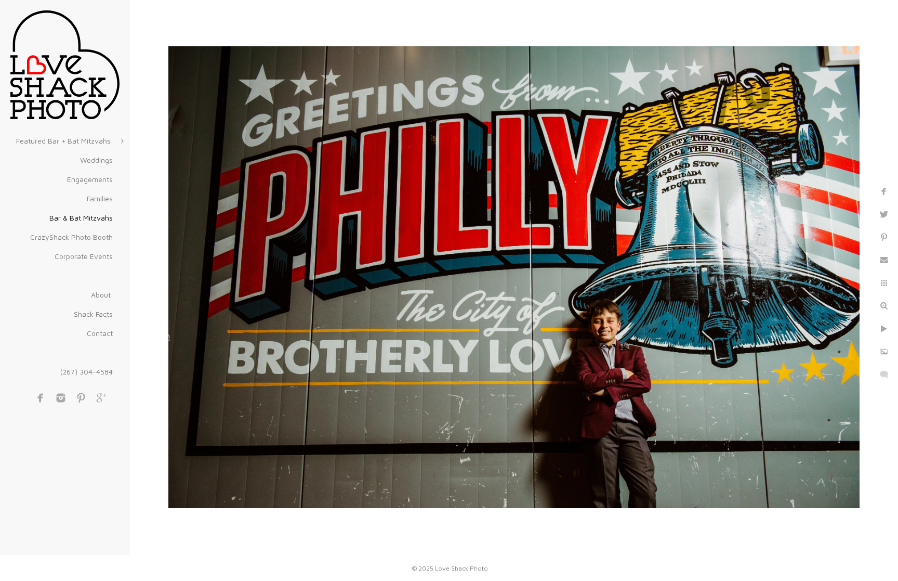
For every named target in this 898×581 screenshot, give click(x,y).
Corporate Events (84, 256)
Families (100, 198)
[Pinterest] (81, 398)
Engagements (90, 179)
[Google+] (101, 398)
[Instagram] (61, 398)
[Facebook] (40, 398)
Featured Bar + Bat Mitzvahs (64, 140)
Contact (100, 333)
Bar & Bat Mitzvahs (81, 217)
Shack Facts (93, 313)
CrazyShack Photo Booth (71, 237)
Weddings (96, 160)
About (102, 294)
